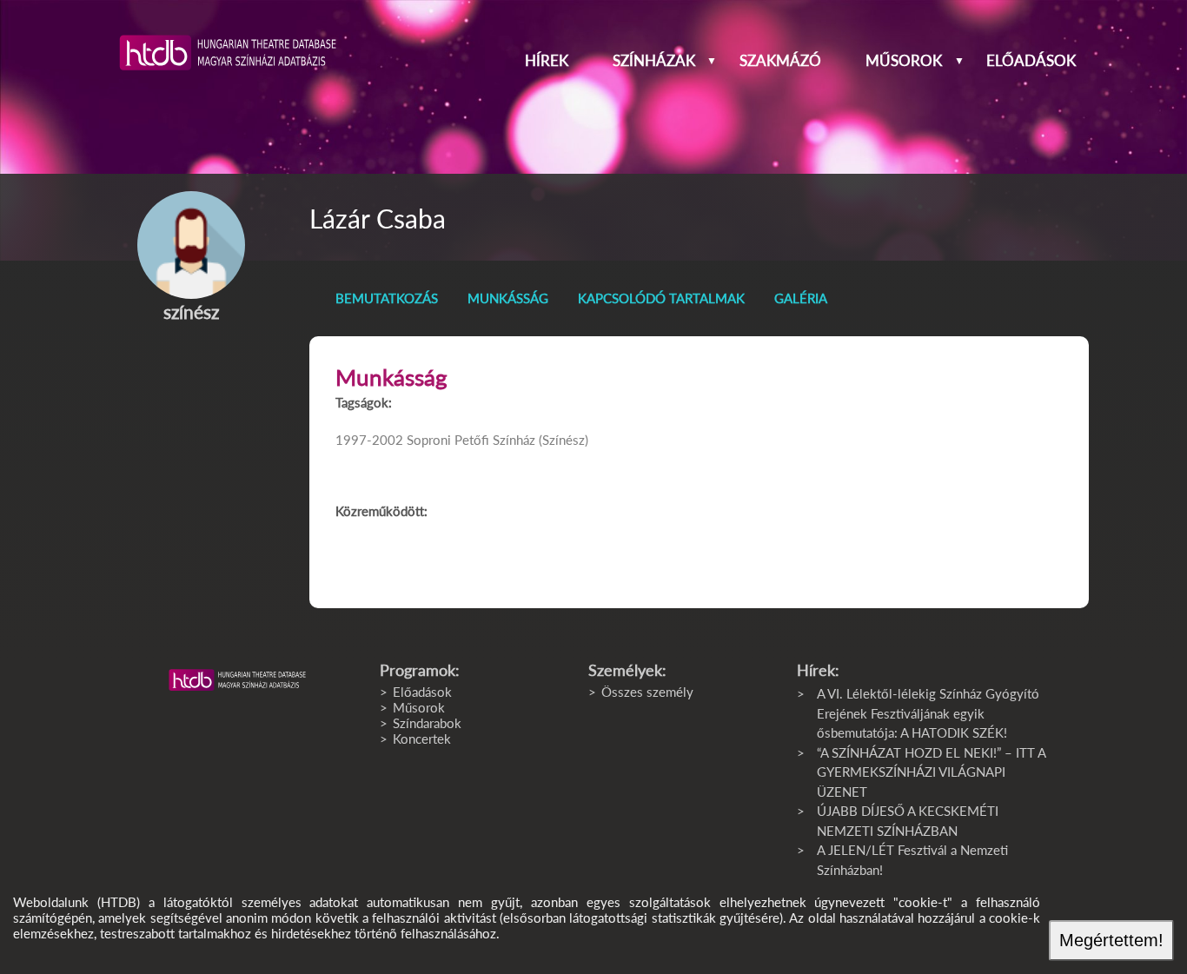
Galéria (800, 298)
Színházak (654, 61)
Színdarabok (427, 723)
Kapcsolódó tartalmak (661, 298)
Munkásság (508, 298)
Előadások (1031, 61)
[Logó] (237, 680)
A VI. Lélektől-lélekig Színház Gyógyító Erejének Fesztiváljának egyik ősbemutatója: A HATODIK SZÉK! (928, 713)
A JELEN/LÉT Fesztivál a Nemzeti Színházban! (912, 860)
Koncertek (422, 738)
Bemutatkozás (386, 298)
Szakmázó (780, 61)
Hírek (546, 61)
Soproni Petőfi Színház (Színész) (497, 439)
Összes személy (647, 691)
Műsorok (903, 61)
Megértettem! (1111, 940)
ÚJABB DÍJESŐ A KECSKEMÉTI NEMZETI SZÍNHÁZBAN (907, 820)
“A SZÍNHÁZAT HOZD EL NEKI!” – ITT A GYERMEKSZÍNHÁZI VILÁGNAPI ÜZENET (931, 772)
